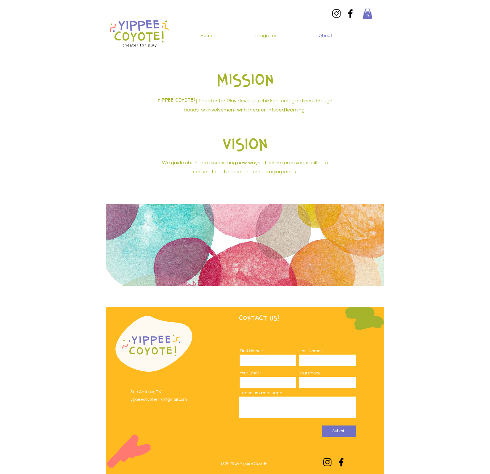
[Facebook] (350, 13)
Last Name (309, 351)
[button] (367, 13)
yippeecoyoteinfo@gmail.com (158, 399)
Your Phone (310, 373)
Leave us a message (261, 393)
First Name (250, 351)
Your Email (249, 373)
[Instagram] (336, 13)
